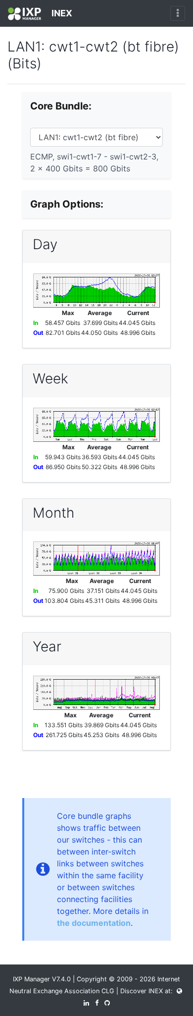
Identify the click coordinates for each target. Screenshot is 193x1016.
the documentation (94, 923)
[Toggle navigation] (177, 13)
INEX (60, 13)
